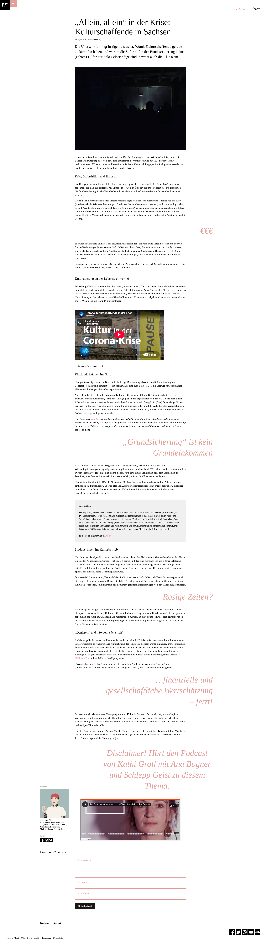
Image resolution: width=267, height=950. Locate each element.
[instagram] (245, 932)
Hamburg (96, 418)
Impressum (46, 938)
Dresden (171, 250)
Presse (78, 293)
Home (9, 938)
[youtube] (251, 932)
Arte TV (108, 536)
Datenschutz (58, 938)
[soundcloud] (257, 932)
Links (29, 938)
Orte (23, 938)
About (16, 938)
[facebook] (232, 932)
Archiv (37, 938)
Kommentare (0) (94, 40)
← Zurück (240, 9)
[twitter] (238, 932)
